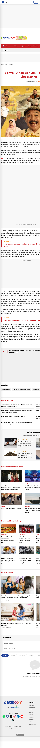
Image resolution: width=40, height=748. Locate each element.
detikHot (4, 64)
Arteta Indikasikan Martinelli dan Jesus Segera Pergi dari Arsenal (25, 539)
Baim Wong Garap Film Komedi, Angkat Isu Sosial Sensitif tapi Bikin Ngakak (17, 411)
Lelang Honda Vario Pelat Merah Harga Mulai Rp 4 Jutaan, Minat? (25, 561)
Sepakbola (31, 719)
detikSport (31, 717)
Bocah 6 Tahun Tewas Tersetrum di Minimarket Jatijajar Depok (8, 539)
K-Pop (29, 46)
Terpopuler (7, 50)
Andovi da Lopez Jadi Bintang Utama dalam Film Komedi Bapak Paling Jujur (16, 405)
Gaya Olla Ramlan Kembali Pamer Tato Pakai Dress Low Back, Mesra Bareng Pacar (10, 487)
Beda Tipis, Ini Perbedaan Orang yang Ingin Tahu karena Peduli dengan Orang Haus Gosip (16, 596)
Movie (11, 64)
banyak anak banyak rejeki (21, 389)
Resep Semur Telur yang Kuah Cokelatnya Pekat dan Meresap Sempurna (8, 561)
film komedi (6, 389)
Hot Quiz (22, 46)
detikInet (31, 712)
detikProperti (32, 724)
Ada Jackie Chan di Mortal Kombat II (13, 416)
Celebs (14, 46)
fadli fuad (36, 389)
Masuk (36, 2)
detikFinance (32, 710)
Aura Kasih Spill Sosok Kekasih (11, 508)
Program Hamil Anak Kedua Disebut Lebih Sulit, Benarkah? (16, 624)
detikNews (31, 705)
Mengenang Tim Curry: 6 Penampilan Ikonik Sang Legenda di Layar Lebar (16, 423)
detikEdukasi (32, 707)
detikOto (31, 722)
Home (8, 46)
